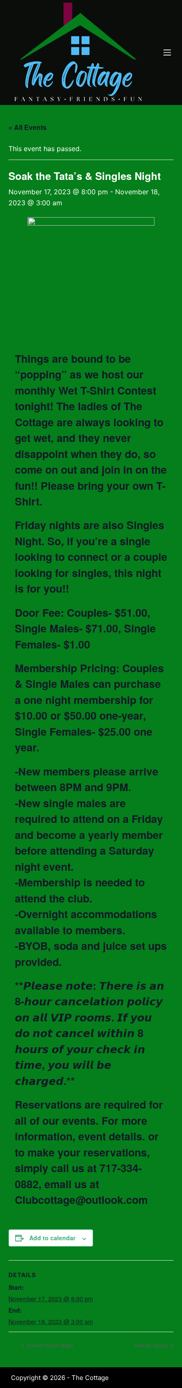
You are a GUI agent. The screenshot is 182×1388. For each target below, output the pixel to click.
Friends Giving (151, 1345)
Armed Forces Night (49, 1345)
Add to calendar (52, 1237)
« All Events (27, 127)
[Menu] (167, 52)
